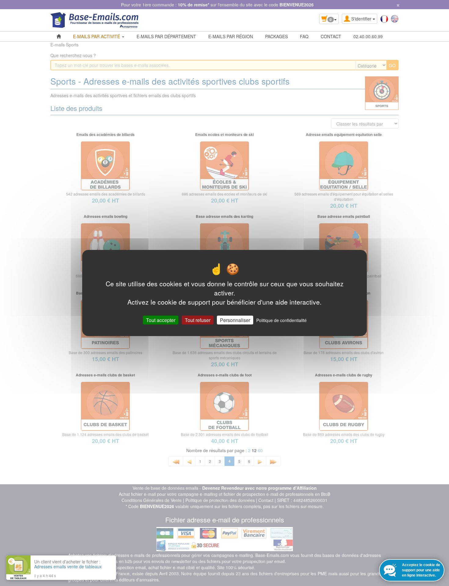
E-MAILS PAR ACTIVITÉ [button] (97, 36)
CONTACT (331, 36)
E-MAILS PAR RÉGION (230, 36)
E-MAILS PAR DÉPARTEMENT (166, 36)
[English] (395, 18)
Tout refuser (197, 320)
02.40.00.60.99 (368, 36)
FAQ (304, 36)
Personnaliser (235, 320)
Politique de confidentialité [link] (281, 320)
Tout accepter (160, 320)
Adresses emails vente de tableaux (68, 566)
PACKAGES (276, 36)
